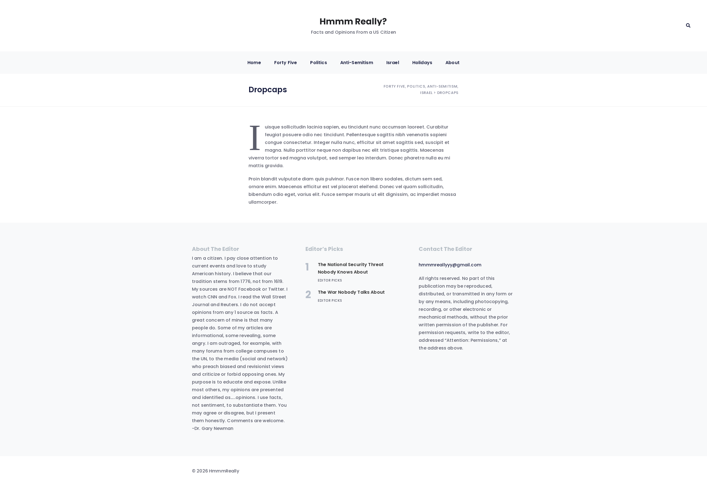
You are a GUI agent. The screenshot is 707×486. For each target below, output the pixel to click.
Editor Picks (330, 280)
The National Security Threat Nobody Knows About (351, 268)
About (452, 62)
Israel (392, 62)
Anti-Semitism (356, 62)
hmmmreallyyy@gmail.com (450, 265)
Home (254, 62)
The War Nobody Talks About (351, 292)
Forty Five (285, 62)
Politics (318, 62)
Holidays (422, 62)
